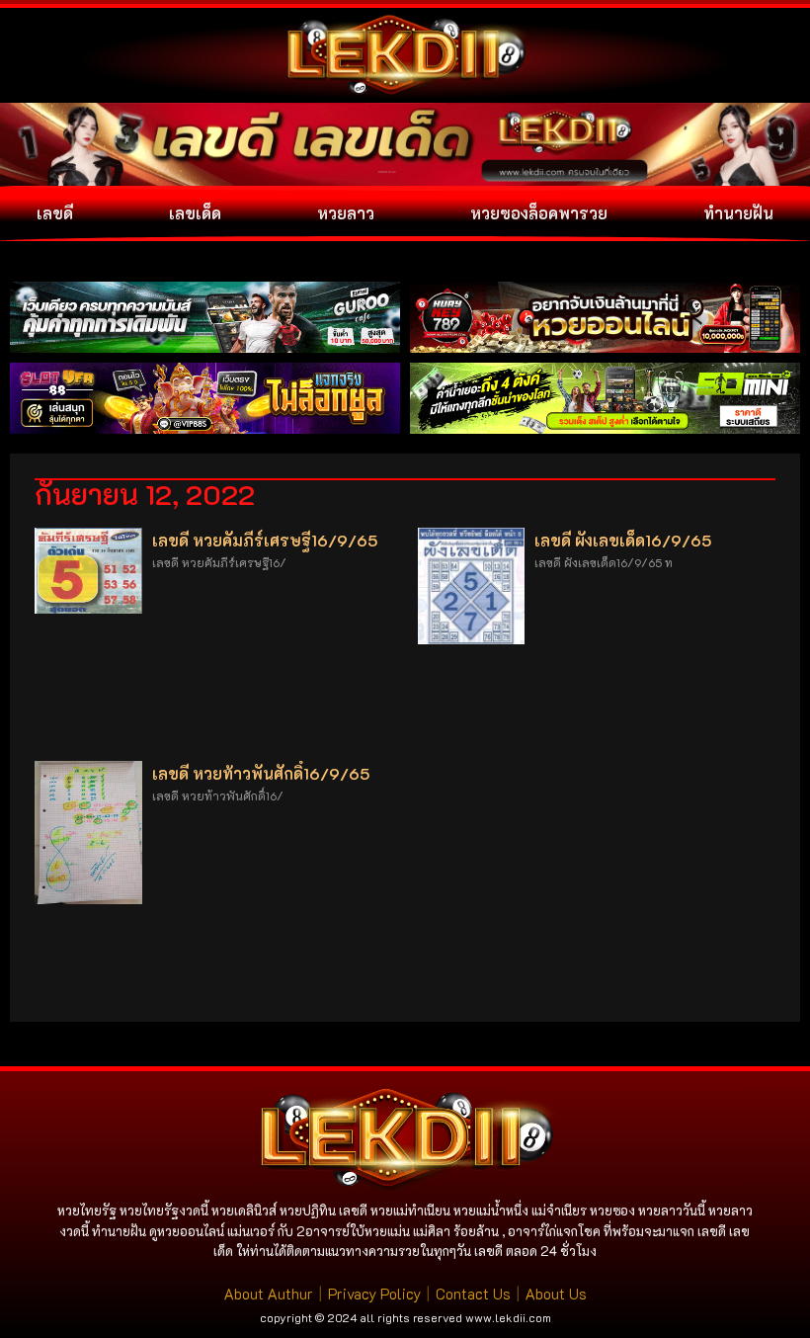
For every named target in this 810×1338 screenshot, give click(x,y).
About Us (556, 1293)
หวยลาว (345, 213)
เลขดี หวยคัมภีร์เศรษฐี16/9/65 (264, 540)
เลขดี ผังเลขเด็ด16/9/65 (622, 540)
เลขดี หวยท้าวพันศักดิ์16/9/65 (260, 773)
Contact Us (473, 1293)
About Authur (268, 1293)
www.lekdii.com (508, 1317)
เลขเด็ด (195, 213)
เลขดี (55, 213)
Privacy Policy (374, 1293)
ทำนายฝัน (738, 213)
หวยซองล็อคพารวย (539, 213)
